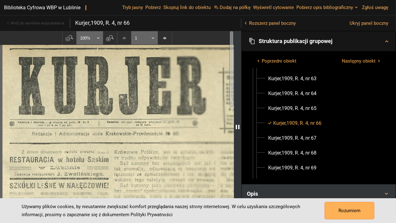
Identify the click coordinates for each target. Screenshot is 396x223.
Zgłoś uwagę (375, 7)
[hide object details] (237, 127)
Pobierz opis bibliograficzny (324, 7)
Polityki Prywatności (152, 214)
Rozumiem (349, 210)
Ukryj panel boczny (369, 23)
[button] (319, 41)
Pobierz (153, 7)
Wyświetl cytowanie (273, 7)
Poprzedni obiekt (279, 61)
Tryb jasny (132, 7)
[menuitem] (292, 78)
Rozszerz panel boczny (272, 23)
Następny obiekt (359, 61)
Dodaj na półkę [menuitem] (235, 7)
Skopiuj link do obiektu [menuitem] (187, 7)
